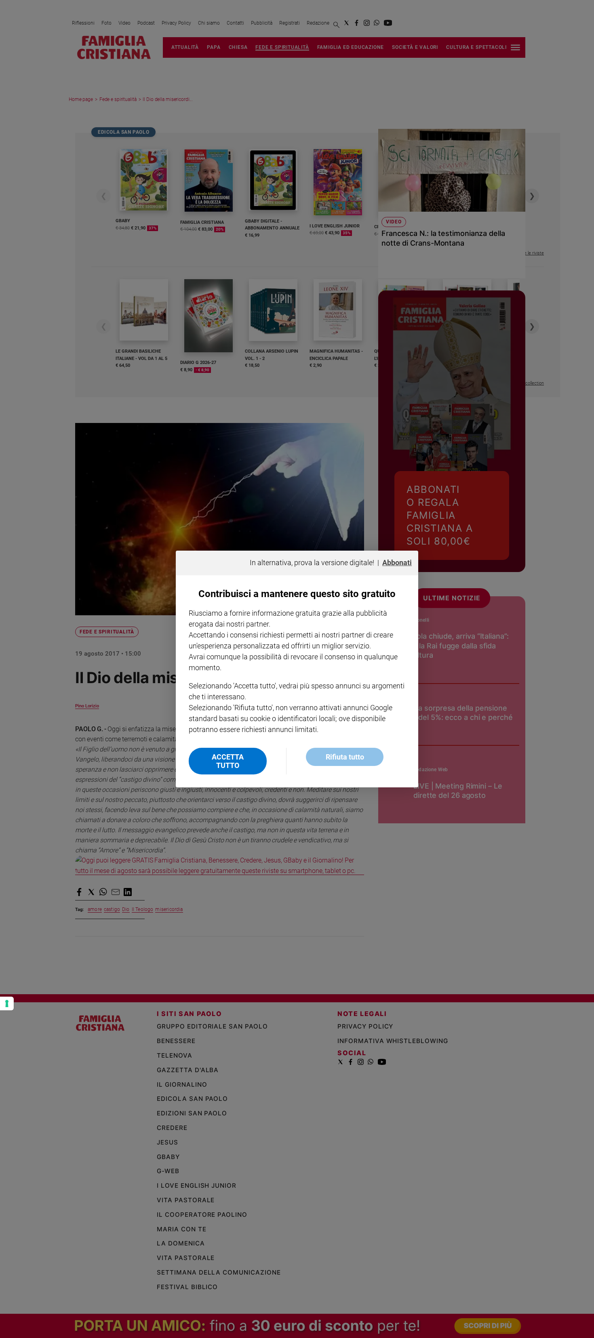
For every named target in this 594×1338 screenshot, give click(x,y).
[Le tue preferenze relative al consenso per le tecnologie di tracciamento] (7, 1003)
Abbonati (397, 562)
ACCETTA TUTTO (228, 761)
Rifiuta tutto (345, 757)
